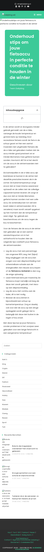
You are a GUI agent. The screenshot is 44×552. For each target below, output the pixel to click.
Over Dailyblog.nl (22, 538)
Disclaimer (15, 542)
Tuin (3, 427)
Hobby (4, 395)
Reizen (5, 418)
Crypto (5, 368)
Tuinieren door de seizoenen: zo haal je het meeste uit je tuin (25, 497)
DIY (3, 377)
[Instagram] (25, 6)
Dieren (4, 373)
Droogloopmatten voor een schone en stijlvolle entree (24, 474)
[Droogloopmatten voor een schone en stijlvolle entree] (6, 475)
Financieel (6, 386)
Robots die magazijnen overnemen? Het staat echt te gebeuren (25, 448)
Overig (5, 413)
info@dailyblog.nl (24, 4)
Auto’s (29, 535)
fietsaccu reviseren (20, 271)
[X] (16, 6)
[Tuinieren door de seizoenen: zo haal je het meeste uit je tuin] (6, 499)
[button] (37, 110)
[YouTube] (28, 6)
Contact (7, 540)
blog (4, 364)
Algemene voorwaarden (28, 549)
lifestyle (5, 409)
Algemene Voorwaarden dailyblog (25, 540)
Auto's (4, 359)
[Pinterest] (22, 6)
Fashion (5, 382)
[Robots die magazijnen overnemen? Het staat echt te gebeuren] (6, 449)
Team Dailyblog (17, 88)
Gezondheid (7, 391)
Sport (4, 422)
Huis (4, 400)
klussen (5, 404)
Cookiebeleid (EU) (27, 542)
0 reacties (29, 454)
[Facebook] (19, 6)
